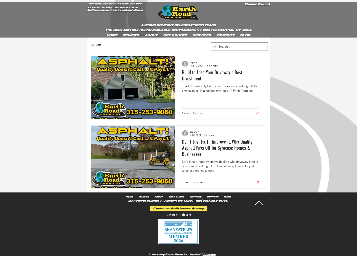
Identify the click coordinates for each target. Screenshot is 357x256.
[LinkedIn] (170, 214)
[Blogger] (186, 214)
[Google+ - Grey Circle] (183, 214)
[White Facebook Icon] (180, 214)
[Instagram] (173, 214)
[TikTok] (176, 214)
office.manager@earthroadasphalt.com (116, 10)
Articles (209, 254)
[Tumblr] (190, 214)
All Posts (96, 44)
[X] (166, 214)
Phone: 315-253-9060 (101, 4)
